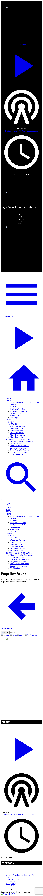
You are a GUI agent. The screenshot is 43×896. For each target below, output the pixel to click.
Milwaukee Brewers (17, 435)
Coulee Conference (17, 443)
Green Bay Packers (17, 433)
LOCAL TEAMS (11, 424)
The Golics (14, 407)
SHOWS (8, 400)
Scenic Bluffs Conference (19, 446)
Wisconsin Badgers (17, 426)
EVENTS (9, 420)
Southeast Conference (18, 452)
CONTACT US (10, 422)
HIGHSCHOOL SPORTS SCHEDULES (19, 439)
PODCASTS (10, 398)
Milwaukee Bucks (16, 437)
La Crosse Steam (16, 430)
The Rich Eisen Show (18, 409)
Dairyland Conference (18, 448)
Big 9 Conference (16, 454)
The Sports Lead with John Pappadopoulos (21, 131)
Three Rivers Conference (19, 450)
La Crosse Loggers (17, 428)
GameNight (14, 417)
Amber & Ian (14, 415)
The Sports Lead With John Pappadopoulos (20, 412)
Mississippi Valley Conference (21, 441)
